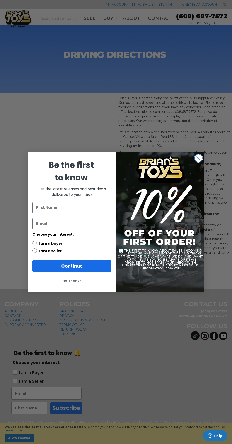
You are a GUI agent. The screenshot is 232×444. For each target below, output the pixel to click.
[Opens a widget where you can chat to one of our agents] (215, 436)
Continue (72, 266)
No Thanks (72, 281)
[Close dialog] (198, 158)
